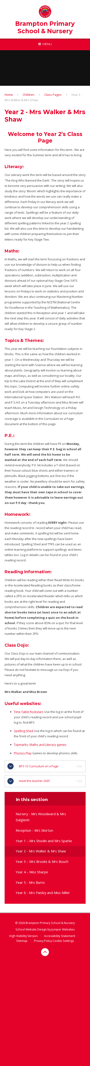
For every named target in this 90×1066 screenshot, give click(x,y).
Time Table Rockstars (29, 712)
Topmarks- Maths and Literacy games (40, 744)
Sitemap (21, 941)
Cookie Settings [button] (63, 941)
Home (9, 95)
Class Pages (53, 95)
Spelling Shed (23, 731)
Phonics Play (23, 753)
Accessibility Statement (59, 936)
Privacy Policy (43, 941)
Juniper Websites (63, 929)
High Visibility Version (23, 936)
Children (28, 95)
